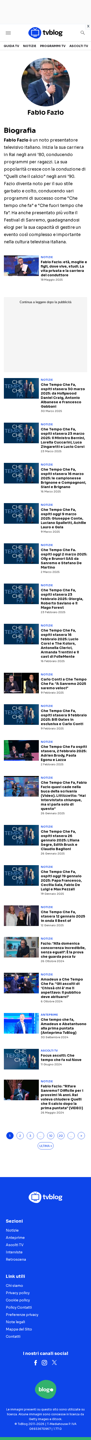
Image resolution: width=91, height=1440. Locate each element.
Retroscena (16, 1259)
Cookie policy (18, 1300)
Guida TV (11, 46)
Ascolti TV (78, 46)
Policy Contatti (19, 1307)
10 (50, 1136)
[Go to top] (81, 1424)
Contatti (13, 1336)
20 (61, 1136)
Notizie (29, 46)
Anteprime (49, 1014)
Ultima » (45, 1146)
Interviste (14, 1252)
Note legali (15, 1322)
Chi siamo (14, 1285)
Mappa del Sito (19, 1329)
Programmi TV (53, 46)
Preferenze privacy (22, 1315)
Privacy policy (18, 1293)
